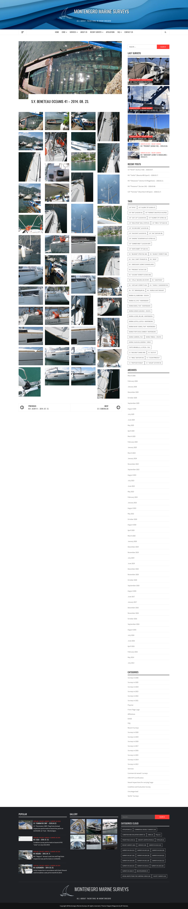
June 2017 (131, 597)
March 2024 (131, 453)
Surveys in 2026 (135, 80)
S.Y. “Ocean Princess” (153, 358)
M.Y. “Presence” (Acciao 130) (137, 269)
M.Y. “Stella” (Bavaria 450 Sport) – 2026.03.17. (145, 82)
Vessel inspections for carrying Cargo (140, 782)
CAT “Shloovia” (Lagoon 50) (137, 233)
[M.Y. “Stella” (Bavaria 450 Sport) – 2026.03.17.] (148, 71)
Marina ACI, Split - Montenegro (139, 301)
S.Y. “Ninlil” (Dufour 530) (136, 358)
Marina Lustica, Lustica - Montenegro (141, 321)
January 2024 (132, 458)
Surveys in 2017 (133, 746)
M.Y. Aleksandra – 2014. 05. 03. (43, 867)
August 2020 (132, 525)
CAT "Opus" (132, 207)
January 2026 (132, 387)
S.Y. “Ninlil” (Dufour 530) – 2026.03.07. (142, 139)
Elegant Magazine (113, 906)
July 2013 (131, 663)
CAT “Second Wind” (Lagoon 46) (138, 228)
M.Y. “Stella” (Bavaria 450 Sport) (139, 280)
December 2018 (133, 569)
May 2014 (131, 657)
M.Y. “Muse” (153, 259)
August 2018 (132, 591)
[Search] (165, 32)
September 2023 (133, 469)
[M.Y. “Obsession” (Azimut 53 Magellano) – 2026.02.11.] (134, 155)
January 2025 (132, 447)
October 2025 (132, 398)
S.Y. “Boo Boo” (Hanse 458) (137, 352)
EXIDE (63, 32)
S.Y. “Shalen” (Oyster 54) (153, 363)
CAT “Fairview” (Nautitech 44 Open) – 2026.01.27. (144, 192)
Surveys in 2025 (133, 682)
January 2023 (132, 503)
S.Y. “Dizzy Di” (152, 352)
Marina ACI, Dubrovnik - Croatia (139, 295)
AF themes (124, 906)
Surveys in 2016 (133, 750)
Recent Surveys (96, 32)
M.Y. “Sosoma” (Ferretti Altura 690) (140, 275)
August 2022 (132, 508)
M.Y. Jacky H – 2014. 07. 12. (38, 407)
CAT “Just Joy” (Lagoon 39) (137, 218)
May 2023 (131, 492)
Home (57, 32)
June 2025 (131, 420)
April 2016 (131, 646)
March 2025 (131, 436)
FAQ (119, 32)
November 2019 (133, 552)
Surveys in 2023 (133, 691)
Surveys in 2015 (133, 755)
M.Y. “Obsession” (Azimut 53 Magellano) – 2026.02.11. (154, 156)
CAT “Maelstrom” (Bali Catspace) (139, 223)
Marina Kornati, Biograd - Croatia (140, 311)
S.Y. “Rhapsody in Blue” (136, 363)
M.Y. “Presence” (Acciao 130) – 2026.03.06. (154, 146)
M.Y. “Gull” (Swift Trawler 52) (138, 259)
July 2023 (131, 480)
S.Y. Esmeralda (102, 407)
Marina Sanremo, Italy (136, 337)
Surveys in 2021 (133, 700)
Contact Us (128, 32)
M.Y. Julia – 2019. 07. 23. (41, 840)
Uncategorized (133, 791)
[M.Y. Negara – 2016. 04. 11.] (25, 855)
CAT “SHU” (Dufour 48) (155, 233)
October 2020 (132, 519)
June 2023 (131, 486)
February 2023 (133, 497)
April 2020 (131, 530)
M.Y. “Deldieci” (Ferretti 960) (158, 254)
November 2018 (133, 574)
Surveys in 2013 (133, 764)
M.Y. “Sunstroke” (157, 280)
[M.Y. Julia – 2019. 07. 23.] (25, 838)
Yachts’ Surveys (133, 796)
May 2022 (131, 514)
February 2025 (133, 442)
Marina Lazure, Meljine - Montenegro (141, 316)
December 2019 (133, 547)
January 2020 (132, 541)
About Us (83, 32)
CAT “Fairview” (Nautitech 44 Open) (156, 212)
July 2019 (131, 558)
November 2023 (133, 464)
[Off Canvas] (22, 32)
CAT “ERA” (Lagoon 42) (135, 212)
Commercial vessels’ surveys (138, 773)
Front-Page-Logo (134, 710)
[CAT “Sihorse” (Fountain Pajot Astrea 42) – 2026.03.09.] (148, 99)
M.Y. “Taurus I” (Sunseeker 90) (159, 285)
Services (73, 32)
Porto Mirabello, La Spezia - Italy (139, 347)
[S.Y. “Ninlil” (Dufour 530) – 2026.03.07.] (148, 128)
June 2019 (131, 563)
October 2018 (132, 580)
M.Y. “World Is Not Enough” (155, 290)
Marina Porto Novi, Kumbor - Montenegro (142, 332)
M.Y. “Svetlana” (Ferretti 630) (138, 285)
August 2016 (132, 630)
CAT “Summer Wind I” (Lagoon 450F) (139, 244)
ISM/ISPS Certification (136, 778)
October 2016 (132, 619)
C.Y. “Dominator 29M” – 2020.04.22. (45, 823)
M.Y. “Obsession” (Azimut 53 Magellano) (141, 264)
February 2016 (133, 652)
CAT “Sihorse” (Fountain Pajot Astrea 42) (142, 238)
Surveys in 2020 (133, 732)
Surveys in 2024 (133, 687)
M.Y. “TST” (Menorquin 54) (136, 290)
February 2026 (133, 381)
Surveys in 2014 (133, 760)
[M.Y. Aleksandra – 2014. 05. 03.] (25, 869)
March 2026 (131, 376)
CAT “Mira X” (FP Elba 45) (159, 223)
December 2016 (133, 608)
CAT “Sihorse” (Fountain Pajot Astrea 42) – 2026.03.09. (148, 110)
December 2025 (133, 392)
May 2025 (131, 425)
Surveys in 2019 (133, 737)
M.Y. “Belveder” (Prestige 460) (138, 254)
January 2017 (132, 602)
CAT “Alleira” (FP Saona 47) (147, 207)
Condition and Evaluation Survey (139, 787)
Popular (130, 705)
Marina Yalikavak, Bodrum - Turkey (140, 342)
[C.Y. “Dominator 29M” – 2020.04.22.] (25, 824)
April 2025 (131, 431)
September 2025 (133, 403)
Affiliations (110, 32)
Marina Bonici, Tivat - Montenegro (139, 306)
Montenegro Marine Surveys (101, 11)
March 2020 (131, 536)
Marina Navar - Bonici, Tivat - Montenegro (142, 326)
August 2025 (132, 409)
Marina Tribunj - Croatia (153, 337)
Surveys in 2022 (133, 696)
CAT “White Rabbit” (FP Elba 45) (138, 249)
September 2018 (133, 585)
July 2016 (131, 635)
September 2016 (133, 624)
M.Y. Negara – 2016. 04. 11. (41, 853)
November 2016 (133, 613)
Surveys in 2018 (133, 741)
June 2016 (131, 641)
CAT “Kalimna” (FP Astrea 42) (157, 218)
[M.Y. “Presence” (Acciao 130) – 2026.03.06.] (134, 146)
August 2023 (132, 475)
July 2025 (131, 414)
